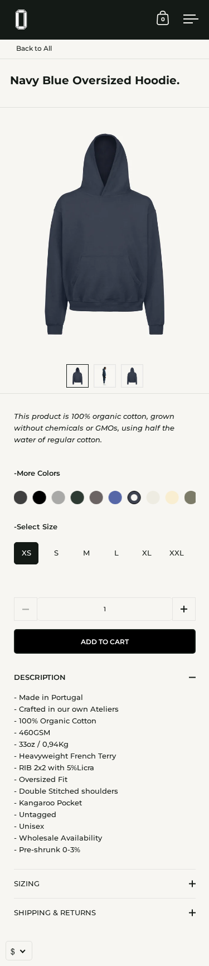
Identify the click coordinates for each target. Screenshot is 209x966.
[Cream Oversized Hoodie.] (171, 497)
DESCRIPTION (40, 677)
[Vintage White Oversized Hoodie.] (152, 497)
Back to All (34, 48)
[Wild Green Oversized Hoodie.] (76, 497)
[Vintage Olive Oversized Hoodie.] (190, 497)
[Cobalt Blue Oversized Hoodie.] (114, 497)
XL (147, 552)
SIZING (27, 883)
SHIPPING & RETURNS (55, 912)
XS (26, 552)
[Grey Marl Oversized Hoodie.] (57, 497)
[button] (184, 609)
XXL (176, 552)
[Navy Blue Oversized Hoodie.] (133, 497)
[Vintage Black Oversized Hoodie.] (19, 497)
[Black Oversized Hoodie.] (38, 497)
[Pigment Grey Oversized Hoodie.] (95, 497)
